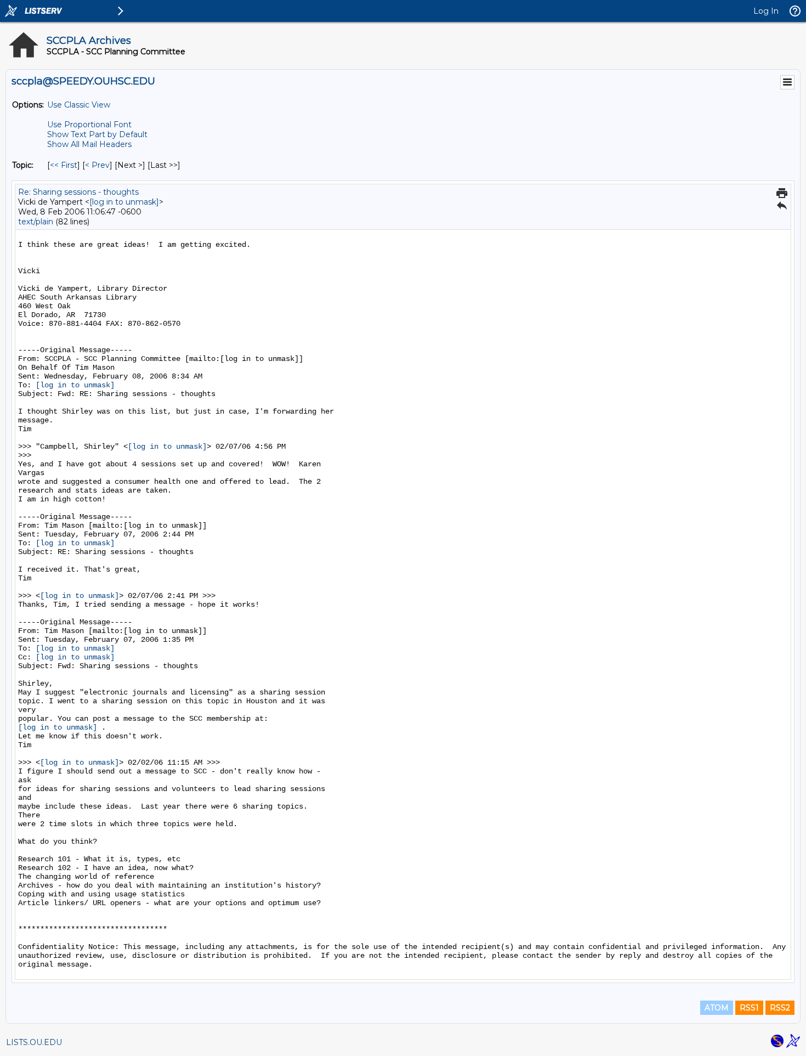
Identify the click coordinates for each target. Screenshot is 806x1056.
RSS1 (749, 1008)
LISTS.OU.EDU (34, 1042)
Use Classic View (78, 105)
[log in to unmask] (124, 202)
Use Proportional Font (89, 124)
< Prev (97, 165)
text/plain (35, 222)
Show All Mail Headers (89, 144)
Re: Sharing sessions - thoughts (78, 192)
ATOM (717, 1008)
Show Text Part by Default (97, 134)
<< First (63, 165)
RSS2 (780, 1008)
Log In (766, 11)
